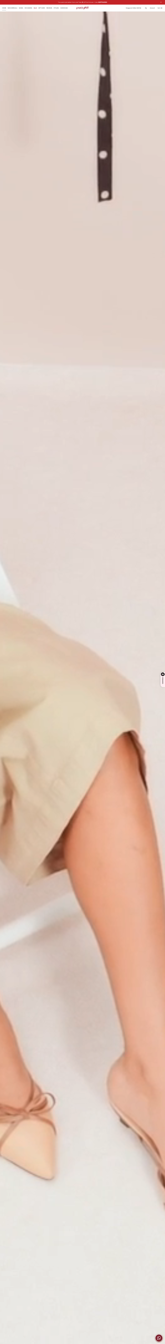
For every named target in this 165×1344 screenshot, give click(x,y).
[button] (133, 8)
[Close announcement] (161, 2)
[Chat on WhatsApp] (159, 1338)
